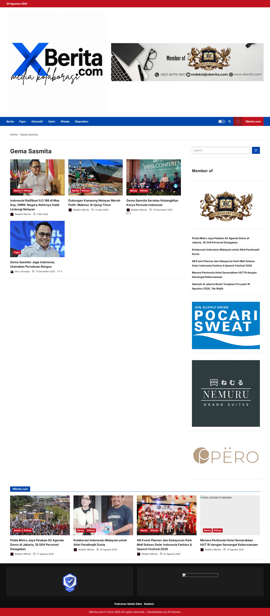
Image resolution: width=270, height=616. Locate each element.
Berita (10, 121)
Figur (22, 121)
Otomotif (37, 121)
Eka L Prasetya (22, 271)
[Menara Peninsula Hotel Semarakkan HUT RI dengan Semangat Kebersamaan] (230, 515)
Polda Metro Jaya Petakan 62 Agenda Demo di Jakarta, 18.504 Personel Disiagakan (37, 544)
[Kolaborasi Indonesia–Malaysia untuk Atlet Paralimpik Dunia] (103, 515)
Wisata (65, 121)
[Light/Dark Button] (222, 121)
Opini (51, 121)
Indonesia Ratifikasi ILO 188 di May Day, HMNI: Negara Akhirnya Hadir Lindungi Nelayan (35, 205)
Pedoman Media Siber (128, 604)
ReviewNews (155, 612)
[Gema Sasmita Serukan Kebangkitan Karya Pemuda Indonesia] (153, 177)
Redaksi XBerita (22, 214)
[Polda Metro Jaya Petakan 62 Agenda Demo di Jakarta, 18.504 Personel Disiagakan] (40, 515)
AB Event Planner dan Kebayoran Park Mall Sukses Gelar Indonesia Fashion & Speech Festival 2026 (164, 544)
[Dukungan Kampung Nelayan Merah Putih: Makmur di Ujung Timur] (95, 177)
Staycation (81, 121)
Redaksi (149, 604)
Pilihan (27, 190)
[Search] (256, 150)
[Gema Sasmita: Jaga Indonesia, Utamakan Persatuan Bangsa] (37, 239)
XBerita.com (253, 121)
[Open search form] (229, 121)
